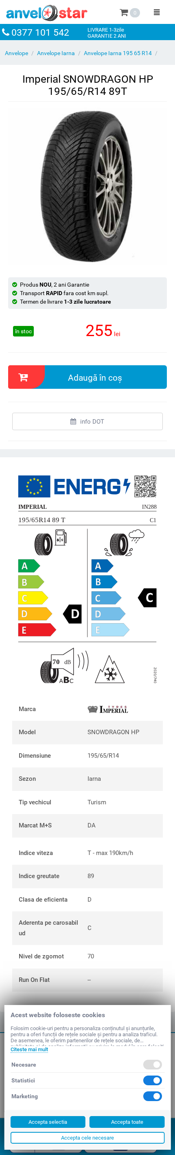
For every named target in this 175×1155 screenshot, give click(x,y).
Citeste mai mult (29, 1049)
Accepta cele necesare (87, 1138)
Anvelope (16, 53)
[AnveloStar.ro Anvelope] (47, 11)
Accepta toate (127, 1122)
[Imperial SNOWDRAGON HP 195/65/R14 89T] (87, 186)
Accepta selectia (47, 1122)
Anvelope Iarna (56, 53)
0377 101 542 (40, 32)
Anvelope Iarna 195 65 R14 (118, 53)
